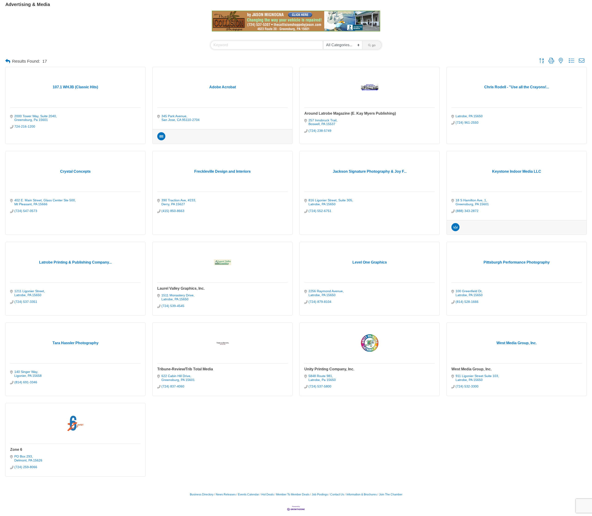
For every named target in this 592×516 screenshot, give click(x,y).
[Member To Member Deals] (455, 230)
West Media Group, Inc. (471, 369)
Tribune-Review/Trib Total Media (185, 369)
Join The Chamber (390, 494)
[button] (7, 61)
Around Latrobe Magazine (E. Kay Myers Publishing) (350, 113)
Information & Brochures (361, 494)
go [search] (374, 45)
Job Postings (320, 494)
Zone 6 (16, 450)
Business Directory (201, 494)
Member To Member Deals (292, 494)
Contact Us (337, 494)
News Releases (226, 494)
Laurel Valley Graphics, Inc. (181, 288)
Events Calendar (248, 494)
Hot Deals (267, 494)
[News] (161, 139)
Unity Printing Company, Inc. (329, 369)
